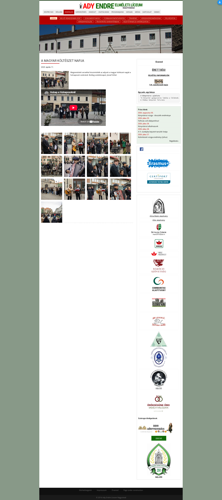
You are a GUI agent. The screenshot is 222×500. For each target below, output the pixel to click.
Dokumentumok (92, 18)
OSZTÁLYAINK (104, 12)
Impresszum (102, 490)
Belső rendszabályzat (70, 18)
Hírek (53, 18)
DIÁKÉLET (92, 12)
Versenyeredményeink (151, 18)
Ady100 (159, 388)
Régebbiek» (173, 141)
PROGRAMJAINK (117, 12)
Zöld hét (159, 438)
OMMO (157, 12)
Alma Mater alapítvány (159, 216)
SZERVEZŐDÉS (81, 12)
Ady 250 (158, 477)
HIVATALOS (69, 12)
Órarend (133, 18)
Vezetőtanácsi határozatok (136, 21)
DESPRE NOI (48, 12)
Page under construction (133, 490)
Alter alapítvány (159, 220)
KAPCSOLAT (147, 12)
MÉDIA (137, 12)
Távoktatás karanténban (107, 21)
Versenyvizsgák (85, 21)
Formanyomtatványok (114, 18)
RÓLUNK (59, 12)
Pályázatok (170, 18)
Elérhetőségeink (85, 490)
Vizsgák (129, 12)
